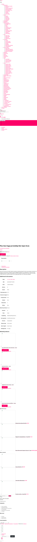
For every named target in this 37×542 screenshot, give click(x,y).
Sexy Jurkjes (6, 92)
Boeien (6, 15)
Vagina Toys (7, 62)
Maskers (5, 78)
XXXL (11, 279)
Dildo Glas (7, 37)
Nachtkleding (6, 91)
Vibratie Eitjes (6, 74)
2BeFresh (24, 523)
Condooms (5, 21)
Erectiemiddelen (8, 42)
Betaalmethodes (4, 507)
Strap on (5, 82)
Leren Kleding (7, 33)
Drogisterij (5, 39)
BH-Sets (6, 24)
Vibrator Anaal (7, 64)
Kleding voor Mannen (9, 49)
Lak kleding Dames (8, 30)
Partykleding (6, 97)
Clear (8, 251)
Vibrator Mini (7, 66)
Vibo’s (5, 63)
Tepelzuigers (6, 84)
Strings (5, 93)
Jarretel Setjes (7, 28)
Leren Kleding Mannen (9, 50)
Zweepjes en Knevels (7, 106)
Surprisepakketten (7, 94)
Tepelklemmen (6, 83)
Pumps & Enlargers (7, 87)
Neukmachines (6, 79)
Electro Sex (7, 17)
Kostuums (7, 12)
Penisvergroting (6, 86)
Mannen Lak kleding (8, 51)
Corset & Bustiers (8, 27)
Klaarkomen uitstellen (9, 45)
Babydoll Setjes (8, 23)
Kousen (6, 29)
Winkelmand (4, 517)
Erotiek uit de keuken (9, 8)
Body (6, 25)
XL (8, 279)
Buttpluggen (6, 20)
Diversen (6, 7)
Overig (5, 54)
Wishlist (2, 113)
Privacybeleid (4, 509)
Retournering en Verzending (7, 508)
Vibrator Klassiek (8, 65)
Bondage (6, 16)
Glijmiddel (7, 44)
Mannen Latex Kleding (7, 75)
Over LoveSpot (4, 107)
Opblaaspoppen (6, 80)
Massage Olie (6, 85)
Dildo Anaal (7, 35)
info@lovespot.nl (3, 501)
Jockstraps (7, 19)
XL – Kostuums (6, 105)
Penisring (5, 55)
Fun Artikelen (7, 11)
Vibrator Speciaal (8, 70)
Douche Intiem (7, 41)
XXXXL (14, 279)
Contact (3, 108)
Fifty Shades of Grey (8, 10)
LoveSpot (3, 127)
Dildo (4, 34)
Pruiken (5, 98)
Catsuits (6, 26)
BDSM (5, 14)
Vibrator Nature (8, 67)
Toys (4, 58)
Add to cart (3, 254)
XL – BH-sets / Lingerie (7, 101)
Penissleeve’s (6, 56)
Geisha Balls (7, 18)
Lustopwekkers (8, 46)
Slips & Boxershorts (7, 77)
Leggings (7, 32)
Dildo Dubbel (7, 36)
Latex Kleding (7, 31)
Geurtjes (6, 43)
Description (4, 266)
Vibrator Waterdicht (8, 72)
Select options (5, 350)
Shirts (5, 76)
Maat (1, 251)
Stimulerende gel (6, 89)
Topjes (5, 96)
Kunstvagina (6, 53)
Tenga (5, 57)
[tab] (19, 266)
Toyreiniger (7, 59)
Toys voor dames (8, 60)
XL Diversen (6, 103)
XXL (9, 279)
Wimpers (5, 99)
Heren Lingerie (6, 47)
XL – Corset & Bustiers (7, 104)
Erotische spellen (8, 9)
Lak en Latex (7, 13)
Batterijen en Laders (8, 6)
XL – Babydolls (6, 100)
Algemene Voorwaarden (6, 510)
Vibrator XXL (7, 73)
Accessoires (6, 5)
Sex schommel (6, 81)
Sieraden (5, 95)
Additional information (5, 267)
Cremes (6, 40)
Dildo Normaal (7, 38)
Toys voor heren (8, 61)
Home (3, 122)
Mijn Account (4, 518)
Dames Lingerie (6, 22)
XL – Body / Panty (6, 102)
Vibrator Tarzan (8, 71)
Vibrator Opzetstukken (9, 68)
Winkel (3, 4)
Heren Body (7, 48)
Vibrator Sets (7, 69)
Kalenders (5, 52)
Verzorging (5, 90)
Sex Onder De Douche (7, 88)
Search (12, 536)
